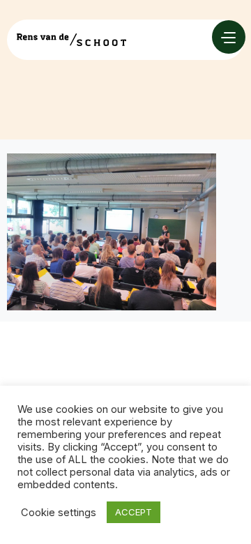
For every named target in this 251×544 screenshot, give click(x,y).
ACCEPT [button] (133, 511)
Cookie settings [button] (58, 512)
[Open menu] (228, 37)
